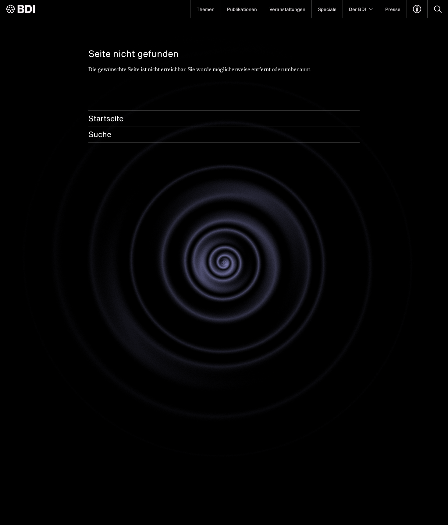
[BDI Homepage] (20, 9)
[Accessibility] (417, 9)
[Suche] (438, 9)
